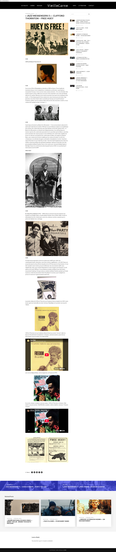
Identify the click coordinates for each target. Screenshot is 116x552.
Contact (91, 5)
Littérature (82, 5)
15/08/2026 (80, 82)
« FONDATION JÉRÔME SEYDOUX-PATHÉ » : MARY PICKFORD (82, 65)
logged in (40, 540)
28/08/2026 (80, 25)
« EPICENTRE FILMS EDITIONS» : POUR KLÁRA (82, 87)
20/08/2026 (80, 61)
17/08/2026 (80, 75)
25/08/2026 (80, 37)
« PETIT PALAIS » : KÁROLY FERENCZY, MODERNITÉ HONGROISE (82, 51)
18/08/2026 (80, 68)
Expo (74, 5)
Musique (39, 5)
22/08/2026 (80, 54)
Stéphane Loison (29, 13)
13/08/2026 (80, 90)
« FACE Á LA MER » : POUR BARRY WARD (56, 521)
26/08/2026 (80, 31)
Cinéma (32, 5)
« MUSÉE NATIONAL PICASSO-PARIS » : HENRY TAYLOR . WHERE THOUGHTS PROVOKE (83, 22)
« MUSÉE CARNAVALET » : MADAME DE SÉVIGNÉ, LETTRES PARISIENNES (82, 79)
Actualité (24, 5)
